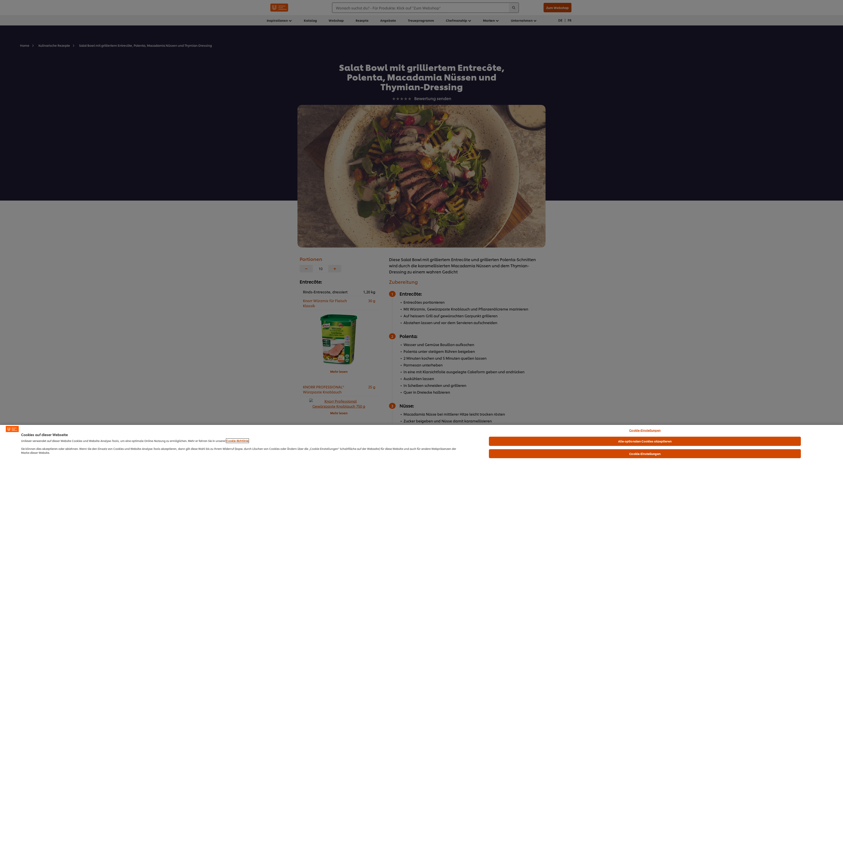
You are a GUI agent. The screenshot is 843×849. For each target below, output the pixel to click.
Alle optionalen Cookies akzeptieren (645, 441)
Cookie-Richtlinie (237, 441)
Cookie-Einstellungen (645, 430)
